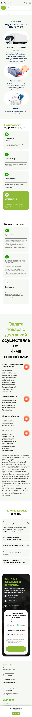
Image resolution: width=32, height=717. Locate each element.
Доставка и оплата (12, 14)
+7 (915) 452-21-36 (9, 680)
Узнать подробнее (16, 709)
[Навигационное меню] (30, 2)
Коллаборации (6, 703)
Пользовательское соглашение (10, 705)
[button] (24, 3)
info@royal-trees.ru (10, 682)
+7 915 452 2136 (20, 531)
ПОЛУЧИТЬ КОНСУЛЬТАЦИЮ (16, 649)
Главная (4, 14)
